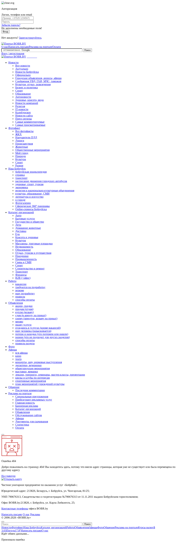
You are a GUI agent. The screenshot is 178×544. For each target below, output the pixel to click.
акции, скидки (24, 306)
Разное (19, 165)
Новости (13, 62)
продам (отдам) (24, 309)
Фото (11, 346)
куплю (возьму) (24, 312)
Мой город (21, 153)
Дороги (19, 140)
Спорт (19, 90)
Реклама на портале (40, 46)
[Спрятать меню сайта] (2, 521)
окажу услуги (23, 324)
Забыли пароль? (10, 25)
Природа (20, 156)
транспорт (21, 178)
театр (18, 359)
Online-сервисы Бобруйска (31, 209)
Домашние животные (28, 227)
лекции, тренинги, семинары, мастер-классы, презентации (50, 374)
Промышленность (26, 259)
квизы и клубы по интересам (32, 377)
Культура (20, 159)
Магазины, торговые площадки (34, 243)
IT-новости (21, 109)
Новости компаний (26, 103)
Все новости (22, 65)
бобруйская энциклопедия (31, 171)
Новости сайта (24, 115)
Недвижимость (24, 246)
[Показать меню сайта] (2, 434)
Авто (18, 215)
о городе (20, 199)
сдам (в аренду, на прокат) (30, 315)
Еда (17, 234)
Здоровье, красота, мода (29, 99)
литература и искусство (29, 196)
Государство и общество (29, 221)
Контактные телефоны (14, 508)
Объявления (15, 302)
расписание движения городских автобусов (41, 181)
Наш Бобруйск (17, 168)
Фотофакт (14, 128)
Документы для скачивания (31, 421)
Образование (23, 93)
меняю (19, 321)
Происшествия (24, 143)
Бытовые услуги (25, 218)
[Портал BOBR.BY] (13, 43)
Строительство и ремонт (29, 268)
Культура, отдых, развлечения (33, 84)
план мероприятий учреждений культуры (39, 384)
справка (20, 174)
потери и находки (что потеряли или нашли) (41, 334)
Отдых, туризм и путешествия (33, 252)
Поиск (87, 50)
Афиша (12, 349)
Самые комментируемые (29, 121)
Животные (21, 146)
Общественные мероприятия (32, 149)
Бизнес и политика (26, 87)
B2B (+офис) (22, 277)
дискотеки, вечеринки (28, 365)
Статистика (22, 424)
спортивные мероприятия (30, 380)
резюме (19, 290)
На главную (8, 475)
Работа (12, 281)
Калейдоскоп (23, 112)
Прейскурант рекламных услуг (33, 399)
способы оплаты (25, 299)
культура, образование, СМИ (32, 193)
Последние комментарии (30, 390)
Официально (23, 75)
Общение (13, 387)
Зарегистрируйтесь (30, 37)
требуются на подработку (30, 287)
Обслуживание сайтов (28, 415)
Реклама (35, 514)
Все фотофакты (24, 131)
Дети (18, 224)
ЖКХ (18, 134)
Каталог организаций (21, 212)
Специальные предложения (31, 396)
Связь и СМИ (23, 262)
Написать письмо (18, 46)
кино (18, 355)
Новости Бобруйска (27, 71)
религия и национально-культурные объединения (44, 190)
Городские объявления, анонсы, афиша (38, 78)
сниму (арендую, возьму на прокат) (36, 318)
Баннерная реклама (26, 405)
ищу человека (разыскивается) (33, 330)
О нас (4, 46)
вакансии (20, 284)
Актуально (21, 68)
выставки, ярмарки (26, 371)
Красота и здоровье (26, 237)
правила (20, 296)
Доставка (20, 231)
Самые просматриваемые (30, 124)
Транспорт (21, 271)
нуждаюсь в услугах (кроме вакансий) (38, 327)
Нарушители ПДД (26, 137)
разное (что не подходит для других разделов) (42, 337)
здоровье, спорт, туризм (29, 184)
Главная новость (25, 402)
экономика (21, 187)
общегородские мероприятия (32, 368)
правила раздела (25, 343)
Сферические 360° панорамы (32, 206)
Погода (13, 530)
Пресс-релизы (23, 118)
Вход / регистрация (12, 53)
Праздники (22, 256)
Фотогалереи (23, 203)
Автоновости (23, 96)
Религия (20, 106)
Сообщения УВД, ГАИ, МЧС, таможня (38, 81)
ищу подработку (25, 293)
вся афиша (21, 352)
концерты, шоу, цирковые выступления (38, 362)
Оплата (56, 46)
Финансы (21, 274)
